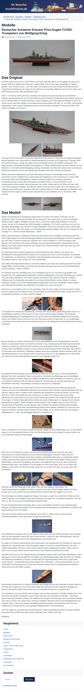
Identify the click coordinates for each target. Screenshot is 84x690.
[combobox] (13, 679)
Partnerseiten (8, 665)
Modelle (6, 632)
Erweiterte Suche (10, 685)
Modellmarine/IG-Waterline (13, 659)
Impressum (7, 662)
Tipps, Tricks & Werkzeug (13, 646)
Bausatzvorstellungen (11, 639)
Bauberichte (8, 636)
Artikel (6, 652)
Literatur (6, 642)
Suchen (30, 679)
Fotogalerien (8, 649)
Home (5, 629)
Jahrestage (7, 655)
